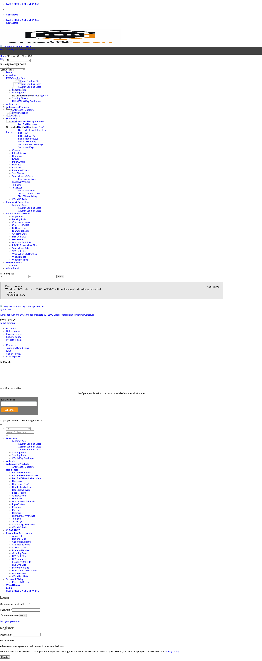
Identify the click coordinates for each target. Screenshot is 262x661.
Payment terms (14, 333)
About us (11, 328)
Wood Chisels (19, 199)
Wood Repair (13, 268)
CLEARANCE (13, 530)
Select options (7, 322)
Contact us (11, 344)
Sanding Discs (19, 78)
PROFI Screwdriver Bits (24, 245)
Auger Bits (17, 216)
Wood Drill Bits (20, 259)
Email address (8, 640)
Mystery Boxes (20, 112)
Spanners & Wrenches (23, 515)
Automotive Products (17, 106)
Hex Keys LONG (26, 135)
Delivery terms (13, 331)
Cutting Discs (19, 227)
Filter (60, 277)
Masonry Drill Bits (21, 242)
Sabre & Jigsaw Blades (23, 524)
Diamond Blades (20, 230)
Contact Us (12, 14)
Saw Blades (18, 173)
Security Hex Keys (27, 141)
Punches (16, 164)
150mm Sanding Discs (29, 86)
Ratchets (16, 509)
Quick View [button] (6, 309)
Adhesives (11, 104)
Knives (15, 158)
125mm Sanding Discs (29, 83)
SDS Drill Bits (19, 250)
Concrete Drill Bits (21, 225)
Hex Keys (23, 132)
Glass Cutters (19, 495)
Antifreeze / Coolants (23, 109)
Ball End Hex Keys (27, 124)
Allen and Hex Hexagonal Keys (28, 121)
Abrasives (11, 75)
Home (3, 56)
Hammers (17, 155)
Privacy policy (13, 356)
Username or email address (15, 603)
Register (4, 657)
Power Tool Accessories (18, 213)
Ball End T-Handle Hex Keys (32, 129)
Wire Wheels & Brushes (24, 253)
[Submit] (7, 67)
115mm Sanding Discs (29, 80)
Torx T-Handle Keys (28, 196)
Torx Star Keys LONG (29, 193)
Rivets (15, 265)
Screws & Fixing (14, 262)
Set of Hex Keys (26, 147)
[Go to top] (1, 424)
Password (6, 609)
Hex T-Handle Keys (28, 138)
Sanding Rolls (19, 92)
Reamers (16, 167)
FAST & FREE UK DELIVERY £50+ (23, 4)
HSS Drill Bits (19, 236)
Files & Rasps (19, 152)
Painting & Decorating (17, 201)
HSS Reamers (19, 239)
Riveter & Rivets (20, 170)
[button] (9, 71)
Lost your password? (10, 621)
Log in (22, 616)
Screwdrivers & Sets (22, 176)
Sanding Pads (19, 455)
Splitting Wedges (21, 181)
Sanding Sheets (20, 98)
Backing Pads (19, 219)
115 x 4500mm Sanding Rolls (33, 95)
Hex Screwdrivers (27, 178)
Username (6, 634)
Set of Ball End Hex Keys (30, 144)
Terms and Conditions (17, 347)
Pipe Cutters (18, 161)
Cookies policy (13, 353)
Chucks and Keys (21, 222)
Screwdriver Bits (20, 248)
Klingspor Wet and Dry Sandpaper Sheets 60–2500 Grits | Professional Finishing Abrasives (47, 314)
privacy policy (172, 651)
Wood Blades (19, 256)
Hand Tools (12, 469)
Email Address (8, 400)
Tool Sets (16, 184)
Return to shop (14, 132)
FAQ (8, 350)
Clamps (16, 150)
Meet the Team (14, 339)
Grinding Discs (19, 233)
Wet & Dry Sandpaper (29, 101)
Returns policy (13, 336)
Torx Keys (17, 187)
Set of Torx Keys (26, 190)
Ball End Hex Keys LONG (31, 127)
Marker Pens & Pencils (23, 501)
